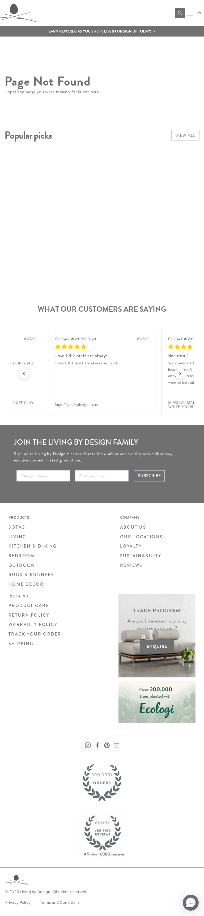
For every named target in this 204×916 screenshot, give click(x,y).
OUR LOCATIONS (141, 537)
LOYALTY (131, 546)
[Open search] (180, 13)
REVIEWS (131, 565)
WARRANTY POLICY (32, 624)
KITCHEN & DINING (32, 546)
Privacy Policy (18, 902)
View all (185, 135)
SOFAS (16, 527)
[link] (101, 405)
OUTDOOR (21, 565)
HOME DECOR (26, 584)
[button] (102, 31)
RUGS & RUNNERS (31, 575)
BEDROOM (21, 556)
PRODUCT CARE (28, 605)
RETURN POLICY (28, 615)
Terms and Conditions (60, 902)
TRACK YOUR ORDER (34, 634)
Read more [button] (111, 382)
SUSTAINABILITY (141, 556)
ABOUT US (133, 527)
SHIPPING (20, 644)
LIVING (17, 537)
